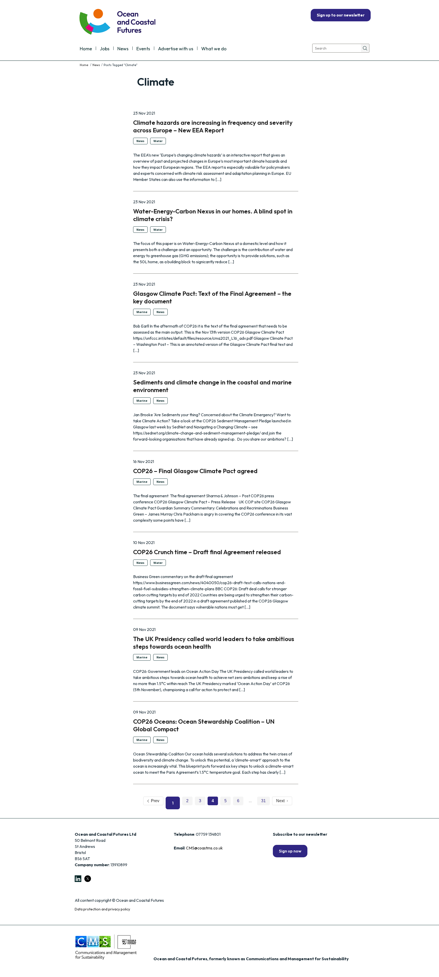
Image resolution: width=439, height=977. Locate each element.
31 (263, 801)
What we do (214, 49)
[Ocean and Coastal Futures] (117, 22)
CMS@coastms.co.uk (204, 847)
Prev (154, 801)
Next (281, 801)
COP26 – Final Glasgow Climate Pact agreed (195, 471)
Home (86, 49)
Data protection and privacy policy (102, 909)
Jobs (104, 49)
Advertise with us (175, 49)
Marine (141, 312)
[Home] (84, 65)
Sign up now (290, 851)
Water (158, 141)
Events (143, 49)
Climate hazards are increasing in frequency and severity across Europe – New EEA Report (213, 126)
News (123, 49)
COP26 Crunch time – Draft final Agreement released (207, 552)
